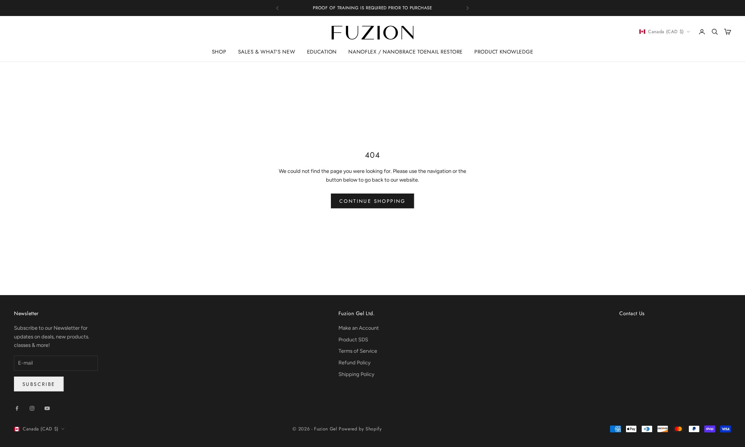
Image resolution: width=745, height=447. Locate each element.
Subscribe (38, 384)
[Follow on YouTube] (47, 408)
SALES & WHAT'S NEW (266, 52)
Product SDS (353, 339)
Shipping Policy (356, 374)
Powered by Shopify (360, 428)
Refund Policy (354, 362)
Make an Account (358, 328)
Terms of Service (357, 351)
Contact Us (632, 313)
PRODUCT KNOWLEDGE (503, 52)
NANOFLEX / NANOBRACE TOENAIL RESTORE (405, 52)
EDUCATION (322, 52)
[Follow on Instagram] (32, 408)
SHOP (219, 52)
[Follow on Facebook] (17, 408)
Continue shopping (372, 201)
